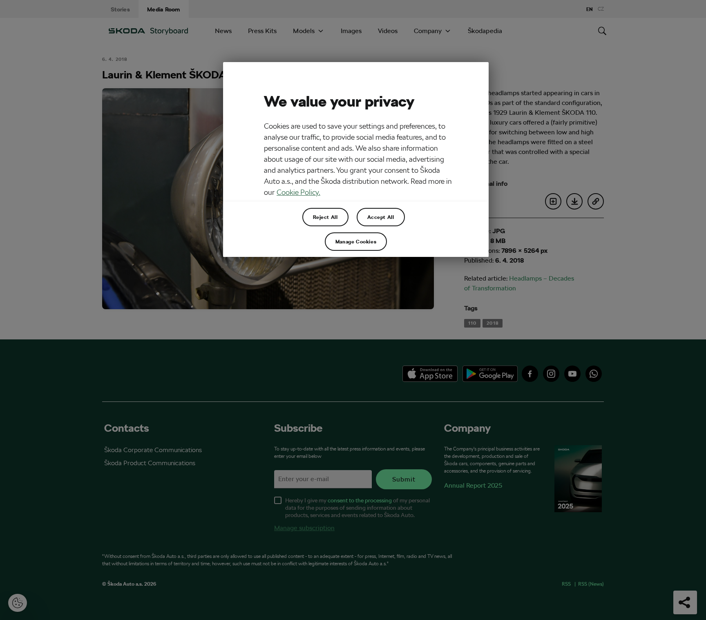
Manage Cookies (355, 241)
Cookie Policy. (298, 192)
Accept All (380, 217)
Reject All (325, 217)
